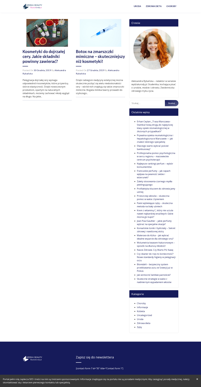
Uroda (140, 319)
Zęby (139, 327)
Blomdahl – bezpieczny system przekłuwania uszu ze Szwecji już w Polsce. (155, 267)
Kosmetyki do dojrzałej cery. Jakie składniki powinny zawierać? (44, 56)
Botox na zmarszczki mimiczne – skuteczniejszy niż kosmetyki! (100, 56)
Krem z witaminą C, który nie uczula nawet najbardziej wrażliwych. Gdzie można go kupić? (155, 213)
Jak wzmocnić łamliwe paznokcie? (154, 274)
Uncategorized (144, 315)
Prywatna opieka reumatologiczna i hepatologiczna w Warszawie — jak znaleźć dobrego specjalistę (155, 138)
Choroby (141, 303)
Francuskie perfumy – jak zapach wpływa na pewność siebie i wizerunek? (153, 174)
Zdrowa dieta (143, 323)
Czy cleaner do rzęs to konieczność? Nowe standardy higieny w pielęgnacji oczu (156, 257)
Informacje (142, 307)
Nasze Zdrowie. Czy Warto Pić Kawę (155, 249)
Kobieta (141, 311)
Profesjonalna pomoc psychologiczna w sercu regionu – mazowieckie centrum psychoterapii (156, 156)
